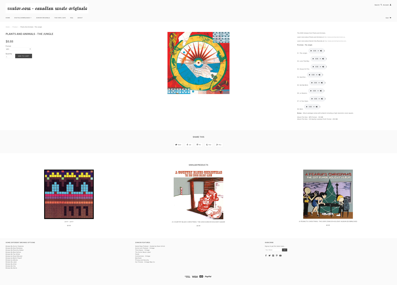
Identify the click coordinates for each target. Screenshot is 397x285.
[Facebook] (266, 255)
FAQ (71, 18)
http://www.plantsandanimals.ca (334, 37)
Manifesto (138, 258)
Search (377, 5)
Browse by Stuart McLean (14, 256)
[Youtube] (280, 255)
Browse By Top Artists (13, 254)
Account (386, 5)
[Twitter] (269, 255)
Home (8, 18)
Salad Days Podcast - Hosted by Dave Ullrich (150, 246)
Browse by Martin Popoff (14, 258)
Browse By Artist (11, 264)
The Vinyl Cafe (60, 18)
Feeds (137, 254)
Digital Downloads (22, 18)
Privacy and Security (142, 260)
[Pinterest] (277, 255)
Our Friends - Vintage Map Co (145, 262)
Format (8, 46)
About (80, 18)
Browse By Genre (11, 268)
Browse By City (11, 266)
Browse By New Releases (14, 248)
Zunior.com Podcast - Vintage (145, 248)
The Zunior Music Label (143, 252)
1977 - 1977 (69, 222)
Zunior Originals (43, 18)
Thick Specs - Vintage (142, 250)
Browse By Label (11, 262)
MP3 (7, 49)
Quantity (9, 54)
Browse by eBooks (12, 260)
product (15, 27)
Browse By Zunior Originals (15, 246)
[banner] (47, 8)
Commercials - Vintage (142, 256)
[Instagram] (273, 255)
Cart (387, 18)
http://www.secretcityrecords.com (335, 41)
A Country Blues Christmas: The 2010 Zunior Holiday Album (198, 222)
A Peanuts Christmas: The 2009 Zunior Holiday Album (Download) (328, 221)
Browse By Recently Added (14, 250)
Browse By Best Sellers (13, 252)
